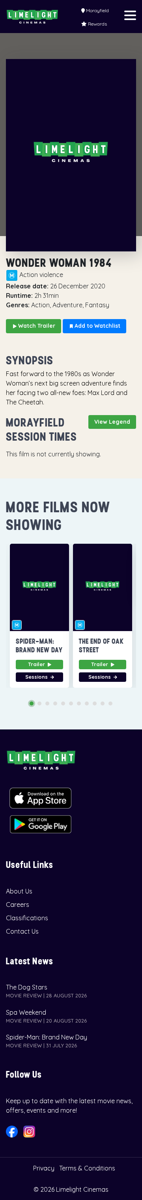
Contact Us (22, 931)
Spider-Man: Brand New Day (46, 1037)
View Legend (112, 421)
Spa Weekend (26, 1012)
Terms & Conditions (87, 1168)
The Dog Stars (26, 987)
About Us (19, 891)
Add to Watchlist (96, 325)
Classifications (27, 918)
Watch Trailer (36, 325)
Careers (17, 904)
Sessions (37, 677)
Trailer (37, 664)
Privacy (43, 1168)
